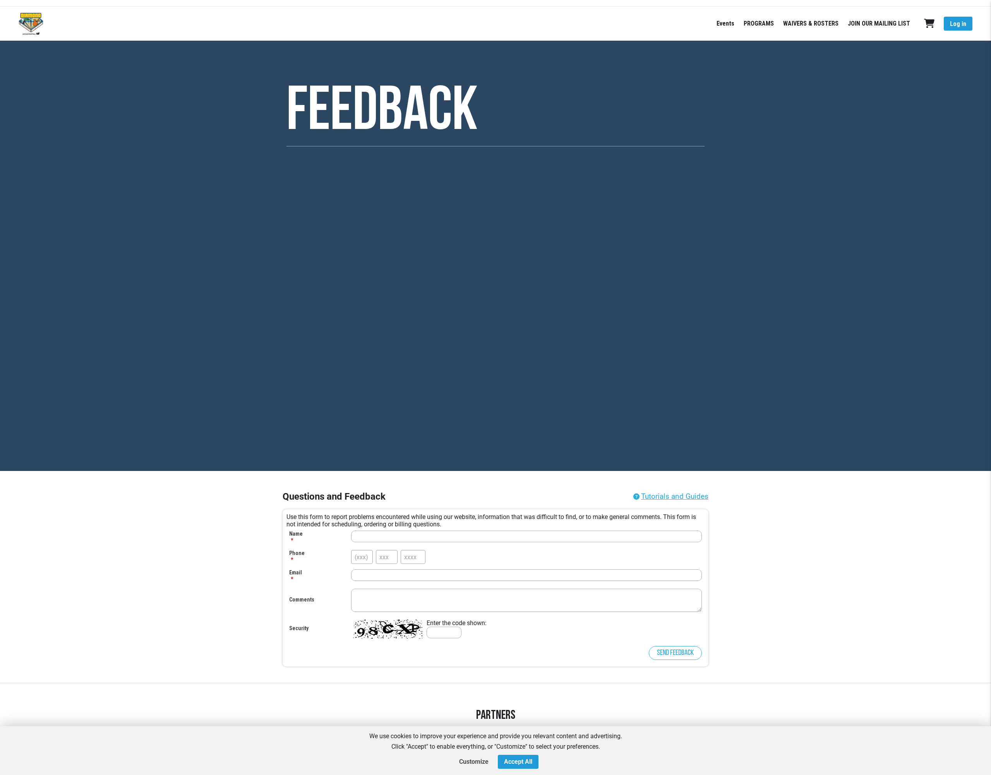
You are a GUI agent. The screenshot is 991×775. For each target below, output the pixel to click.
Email (295, 572)
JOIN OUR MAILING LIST (879, 23)
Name (296, 534)
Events (725, 23)
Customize (474, 761)
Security (299, 628)
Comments (301, 599)
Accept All (518, 761)
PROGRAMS (759, 23)
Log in (958, 23)
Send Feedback (675, 653)
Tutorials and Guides (674, 496)
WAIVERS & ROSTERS (810, 23)
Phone (297, 553)
